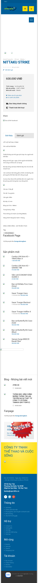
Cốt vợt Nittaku (9, 233)
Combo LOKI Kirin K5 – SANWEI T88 (21, 267)
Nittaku (22, 59)
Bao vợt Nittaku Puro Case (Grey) (22, 285)
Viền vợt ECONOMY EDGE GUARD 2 (22, 276)
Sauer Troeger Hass (20, 293)
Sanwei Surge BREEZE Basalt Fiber (20, 340)
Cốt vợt (16, 59)
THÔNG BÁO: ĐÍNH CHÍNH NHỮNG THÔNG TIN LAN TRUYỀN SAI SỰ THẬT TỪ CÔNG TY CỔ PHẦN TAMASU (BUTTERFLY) (22, 398)
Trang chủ (10, 59)
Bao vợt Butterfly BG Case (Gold (22, 322)
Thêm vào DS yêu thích (15, 95)
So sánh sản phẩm (13, 97)
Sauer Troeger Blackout (21, 302)
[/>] (7, 387)
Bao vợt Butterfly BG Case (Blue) (22, 331)
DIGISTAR (20, 576)
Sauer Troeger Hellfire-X (21, 312)
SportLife (26, 574)
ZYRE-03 (16, 385)
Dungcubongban (20, 241)
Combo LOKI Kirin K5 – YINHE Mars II (21, 258)
